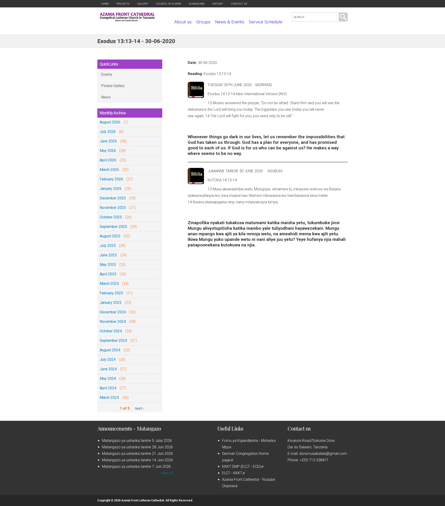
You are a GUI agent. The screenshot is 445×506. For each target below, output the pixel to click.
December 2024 (113, 312)
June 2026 (108, 141)
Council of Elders (168, 3)
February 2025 (111, 293)
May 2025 (108, 264)
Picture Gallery (113, 86)
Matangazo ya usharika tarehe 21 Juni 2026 (137, 453)
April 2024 (108, 388)
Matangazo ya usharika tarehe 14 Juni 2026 (137, 460)
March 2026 (109, 169)
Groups (203, 22)
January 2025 (110, 302)
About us (183, 22)
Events (106, 74)
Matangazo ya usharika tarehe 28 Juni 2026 (137, 447)
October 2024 (111, 331)
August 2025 (110, 236)
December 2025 (113, 198)
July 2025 (108, 245)
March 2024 (109, 397)
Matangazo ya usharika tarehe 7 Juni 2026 (136, 466)
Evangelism (196, 3)
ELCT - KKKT (233, 473)
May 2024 (108, 378)
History (217, 3)
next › (139, 408)
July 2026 (108, 131)
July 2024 (108, 359)
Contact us (239, 3)
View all (167, 473)
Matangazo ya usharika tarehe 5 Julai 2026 (137, 440)
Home (105, 3)
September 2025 (113, 226)
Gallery (142, 3)
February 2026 (111, 179)
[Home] (127, 20)
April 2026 (108, 160)
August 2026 (110, 122)
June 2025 (108, 255)
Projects (123, 3)
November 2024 (113, 321)
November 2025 (113, 207)
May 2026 (108, 150)
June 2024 (108, 369)
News (106, 97)
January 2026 (110, 188)
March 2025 (109, 283)
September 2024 (113, 340)
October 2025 (111, 217)
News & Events (229, 22)
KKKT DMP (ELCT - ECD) (242, 466)
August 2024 (110, 350)
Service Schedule (265, 22)
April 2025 (108, 274)
